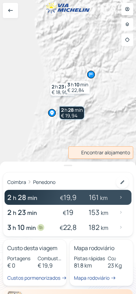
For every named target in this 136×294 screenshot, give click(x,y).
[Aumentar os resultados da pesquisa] (68, 165)
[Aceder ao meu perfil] (127, 9)
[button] (72, 113)
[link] (100, 152)
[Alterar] (122, 182)
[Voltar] (10, 10)
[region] (68, 147)
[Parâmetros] (127, 24)
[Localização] (127, 39)
